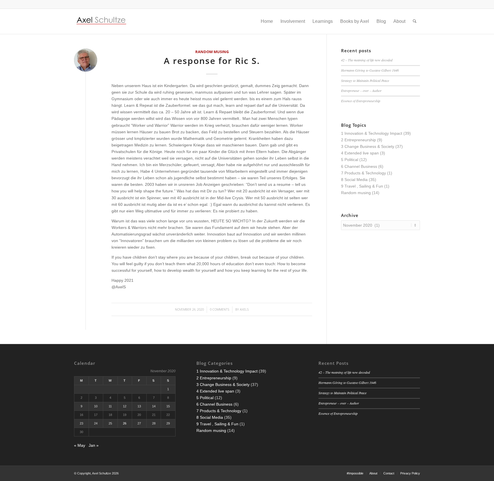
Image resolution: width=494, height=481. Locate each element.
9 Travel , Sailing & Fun (362, 186)
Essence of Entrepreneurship (360, 100)
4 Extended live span (360, 153)
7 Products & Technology (363, 173)
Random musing (212, 51)
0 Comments (219, 309)
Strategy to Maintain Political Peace (365, 80)
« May (79, 445)
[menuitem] (267, 21)
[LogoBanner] (101, 21)
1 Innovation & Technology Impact (371, 133)
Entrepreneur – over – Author (361, 90)
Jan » (94, 445)
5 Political (349, 159)
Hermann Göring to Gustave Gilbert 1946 (370, 70)
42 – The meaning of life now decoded (367, 60)
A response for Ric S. (212, 61)
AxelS (244, 309)
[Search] (414, 21)
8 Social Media (354, 179)
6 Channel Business (359, 166)
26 (124, 423)
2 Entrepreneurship (358, 140)
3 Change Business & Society (367, 146)
